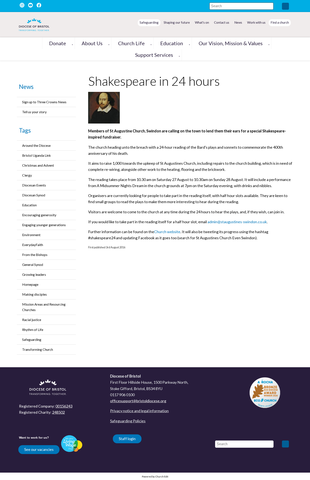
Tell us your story (34, 112)
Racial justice (31, 320)
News (26, 86)
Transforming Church (37, 349)
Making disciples (34, 294)
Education (171, 43)
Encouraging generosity (39, 215)
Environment (31, 235)
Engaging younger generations (44, 225)
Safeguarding (31, 339)
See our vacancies (39, 449)
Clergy (27, 175)
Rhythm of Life (32, 330)
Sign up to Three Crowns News (44, 102)
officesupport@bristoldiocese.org (138, 400)
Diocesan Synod (33, 195)
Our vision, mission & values (231, 43)
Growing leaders (34, 274)
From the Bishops (34, 255)
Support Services (154, 55)
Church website (167, 231)
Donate (57, 43)
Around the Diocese (36, 145)
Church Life (131, 43)
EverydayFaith (32, 245)
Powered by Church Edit (155, 476)
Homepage (30, 284)
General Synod (32, 264)
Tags (25, 130)
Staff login (127, 438)
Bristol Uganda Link (36, 155)
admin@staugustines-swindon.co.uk (237, 221)
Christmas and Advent (38, 165)
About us (92, 43)
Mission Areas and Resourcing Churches (44, 307)
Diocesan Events (34, 185)
